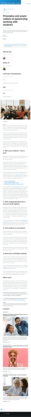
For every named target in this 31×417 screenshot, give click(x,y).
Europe (5, 46)
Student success (5, 36)
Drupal (7, 413)
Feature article (9, 46)
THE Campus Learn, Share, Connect (10, 3)
